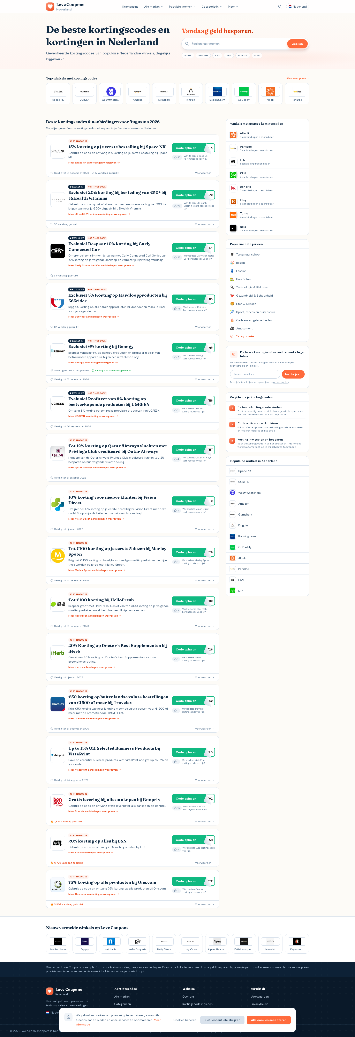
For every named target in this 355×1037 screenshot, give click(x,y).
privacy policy (281, 382)
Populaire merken (180, 6)
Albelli (187, 55)
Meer (231, 6)
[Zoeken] (280, 6)
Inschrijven (293, 374)
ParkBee (203, 55)
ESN (217, 55)
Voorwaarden (260, 996)
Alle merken (152, 6)
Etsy (257, 55)
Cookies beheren (184, 1020)
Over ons (188, 996)
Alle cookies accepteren (269, 1020)
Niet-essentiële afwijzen (222, 1020)
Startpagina (130, 6)
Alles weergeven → (297, 78)
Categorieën (210, 6)
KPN (229, 55)
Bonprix (242, 55)
